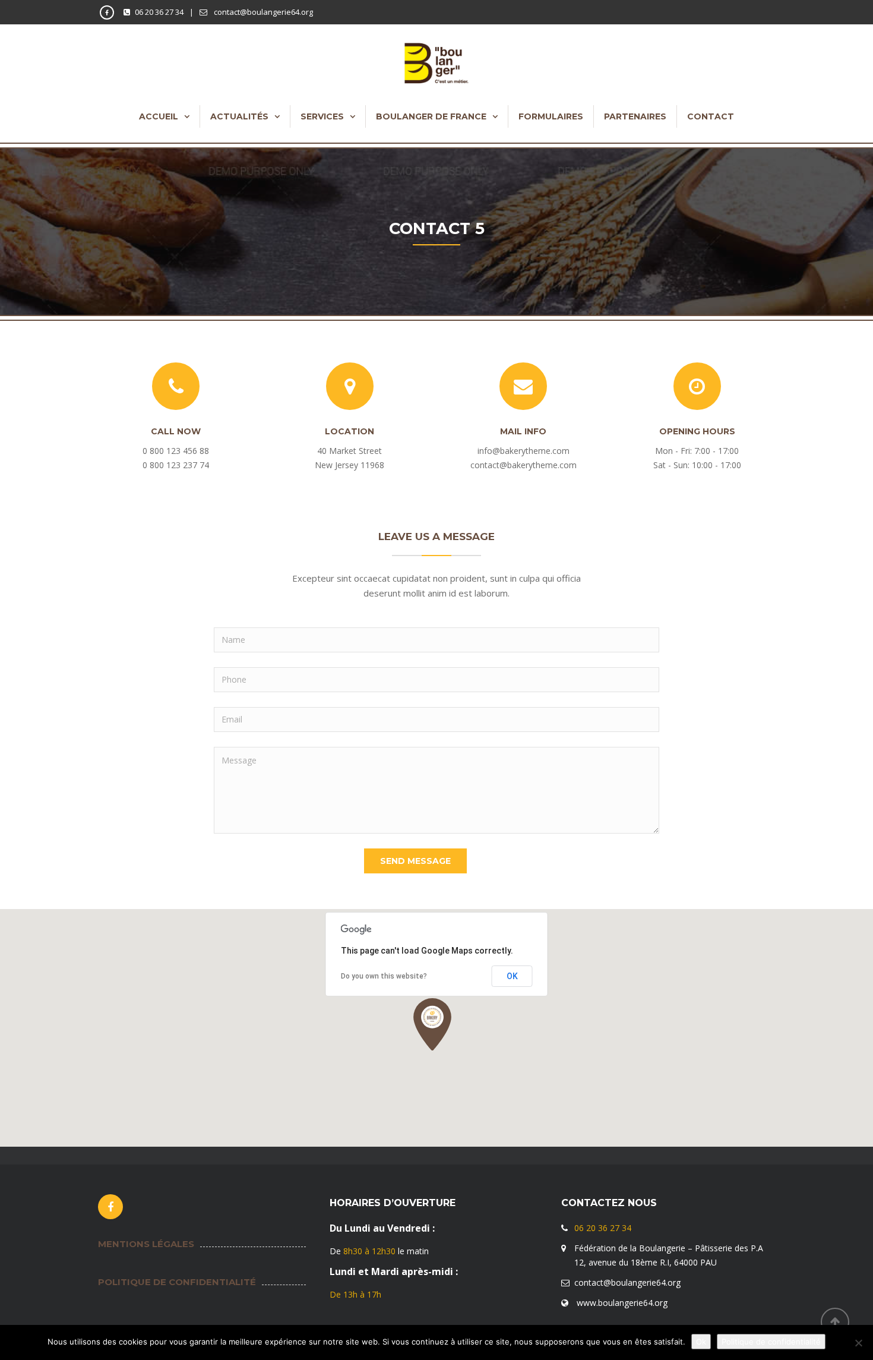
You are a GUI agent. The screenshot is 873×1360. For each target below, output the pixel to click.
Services (322, 116)
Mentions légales (146, 1243)
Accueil (158, 116)
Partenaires (635, 116)
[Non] (858, 1343)
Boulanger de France (431, 116)
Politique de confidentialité (177, 1282)
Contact (710, 116)
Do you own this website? (384, 976)
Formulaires (550, 116)
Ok (701, 1341)
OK (512, 976)
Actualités (239, 116)
